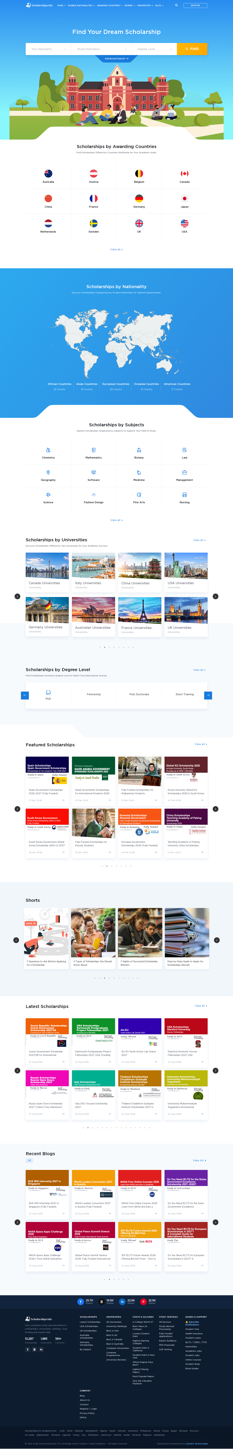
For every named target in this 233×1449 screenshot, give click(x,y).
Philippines (145, 1431)
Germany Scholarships (86, 1343)
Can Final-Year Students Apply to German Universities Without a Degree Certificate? (186, 1206)
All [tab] (29, 1160)
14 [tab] (145, 1127)
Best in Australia (114, 1344)
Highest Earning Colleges (141, 1342)
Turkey (76, 1435)
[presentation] (25, 696)
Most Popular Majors (143, 1377)
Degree (129, 6)
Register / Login (88, 1409)
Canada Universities (183, 583)
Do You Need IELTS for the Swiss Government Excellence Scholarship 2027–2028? (139, 1206)
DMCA (83, 1418)
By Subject (85, 1350)
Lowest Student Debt (141, 1335)
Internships (191, 1347)
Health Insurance (194, 1334)
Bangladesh (92, 1431)
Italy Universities (42, 583)
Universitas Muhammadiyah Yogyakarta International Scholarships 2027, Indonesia (90, 1107)
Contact (84, 1405)
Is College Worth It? (143, 1322)
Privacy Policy (87, 1413)
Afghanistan (42, 1435)
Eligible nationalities (80, 6)
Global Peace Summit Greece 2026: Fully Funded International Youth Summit (46, 1259)
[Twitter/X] (34, 1349)
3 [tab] (109, 647)
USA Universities (134, 583)
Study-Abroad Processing (166, 1327)
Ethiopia (183, 1431)
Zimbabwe (93, 1435)
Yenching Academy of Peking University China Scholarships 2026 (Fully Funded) (137, 845)
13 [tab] (140, 1127)
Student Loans (193, 1338)
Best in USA (112, 1331)
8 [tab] (133, 647)
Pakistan (79, 1431)
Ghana (156, 1431)
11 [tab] (130, 1127)
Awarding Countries (108, 6)
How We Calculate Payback (142, 1382)
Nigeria (103, 1431)
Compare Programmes (113, 1354)
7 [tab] (128, 647)
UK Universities (133, 627)
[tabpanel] (93, 597)
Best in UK (111, 1335)
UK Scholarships (88, 1331)
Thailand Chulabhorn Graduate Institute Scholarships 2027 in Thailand (45, 1107)
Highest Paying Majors (140, 1370)
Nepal (112, 1431)
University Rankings (116, 1326)
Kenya (165, 1431)
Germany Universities (184, 627)
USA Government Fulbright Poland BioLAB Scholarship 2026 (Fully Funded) (186, 845)
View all (115, 249)
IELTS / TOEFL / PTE (196, 1342)
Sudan (126, 1435)
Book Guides (192, 1369)
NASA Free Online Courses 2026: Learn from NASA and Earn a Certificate (93, 1206)
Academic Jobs (193, 1351)
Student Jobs (192, 1355)
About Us (85, 1400)
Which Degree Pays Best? (143, 1363)
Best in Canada (114, 1340)
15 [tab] (149, 1127)
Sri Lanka (29, 1435)
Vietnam (121, 1431)
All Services (165, 1322)
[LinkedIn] (41, 1349)
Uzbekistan (159, 1435)
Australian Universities (46, 627)
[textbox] (48, 49)
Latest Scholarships (90, 1322)
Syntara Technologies (197, 1444)
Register (195, 5)
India (62, 1431)
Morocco (194, 1431)
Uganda (66, 1435)
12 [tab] (135, 1127)
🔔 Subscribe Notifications (192, 1323)
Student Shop (192, 1364)
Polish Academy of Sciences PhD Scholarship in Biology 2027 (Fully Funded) (186, 1055)
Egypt (174, 1431)
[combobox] (48, 49)
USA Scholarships (89, 1326)
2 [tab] (104, 647)
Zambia (117, 1435)
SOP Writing (165, 1350)
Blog (158, 6)
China (69, 1431)
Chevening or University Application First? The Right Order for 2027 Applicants (183, 1259)
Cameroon (106, 1435)
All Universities (114, 1322)
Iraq (84, 1435)
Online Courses (193, 1360)
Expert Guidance (167, 1341)
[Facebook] (27, 1349)
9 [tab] (133, 978)
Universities (144, 6)
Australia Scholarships (86, 1336)
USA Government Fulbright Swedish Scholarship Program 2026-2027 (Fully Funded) (184, 793)
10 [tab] (137, 978)
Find (194, 49)
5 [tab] (118, 647)
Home (60, 6)
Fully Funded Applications (165, 1335)
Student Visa (192, 1329)
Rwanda (136, 1435)
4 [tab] (114, 647)
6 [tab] (123, 647)
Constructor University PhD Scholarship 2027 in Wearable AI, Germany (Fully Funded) (185, 1107)
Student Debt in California (141, 1349)
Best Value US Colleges (140, 1327)
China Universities (89, 583)
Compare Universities (117, 1348)
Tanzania (55, 1435)
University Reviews (116, 1360)
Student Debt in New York (144, 1356)
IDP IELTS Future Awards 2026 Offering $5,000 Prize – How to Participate (92, 1259)
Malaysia (147, 1435)
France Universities (90, 628)
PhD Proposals (167, 1345)
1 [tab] (99, 647)
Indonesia (133, 1431)
